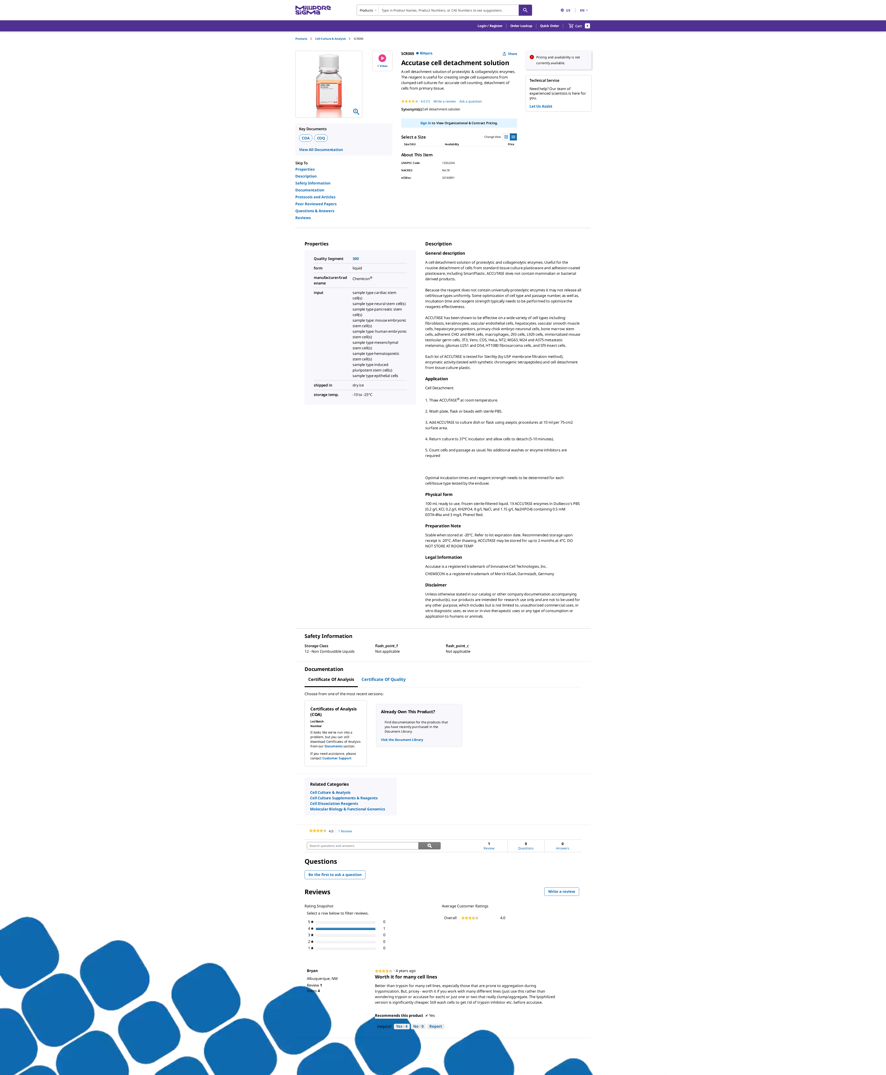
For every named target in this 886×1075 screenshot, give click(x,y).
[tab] (305, 38)
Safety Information (312, 183)
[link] (317, 831)
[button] (490, 26)
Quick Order (549, 26)
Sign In (425, 123)
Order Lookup (521, 26)
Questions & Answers (314, 210)
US (568, 10)
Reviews (303, 217)
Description (306, 176)
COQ (321, 138)
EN (582, 10)
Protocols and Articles (315, 196)
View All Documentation (321, 149)
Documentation (309, 190)
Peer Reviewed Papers (316, 203)
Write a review (445, 101)
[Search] (525, 10)
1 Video (382, 66)
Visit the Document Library (402, 739)
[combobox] (444, 10)
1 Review (346, 831)
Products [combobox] (366, 10)
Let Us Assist (541, 106)
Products (301, 39)
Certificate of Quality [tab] (384, 679)
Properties (305, 169)
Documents (334, 746)
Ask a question (470, 101)
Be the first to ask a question (335, 874)
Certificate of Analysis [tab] (331, 679)
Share (512, 53)
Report (435, 1026)
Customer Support (336, 758)
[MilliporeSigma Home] (313, 10)
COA (306, 138)
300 (356, 258)
